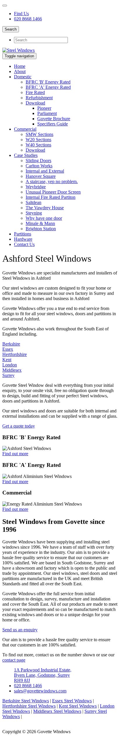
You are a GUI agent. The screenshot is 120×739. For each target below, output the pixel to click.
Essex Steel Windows (72, 700)
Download (35, 102)
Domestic (22, 76)
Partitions (22, 233)
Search (11, 29)
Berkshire (11, 343)
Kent (6, 359)
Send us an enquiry (20, 629)
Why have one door (44, 218)
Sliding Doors (38, 160)
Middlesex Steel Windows (57, 711)
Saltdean (33, 202)
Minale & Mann (40, 223)
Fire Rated (35, 92)
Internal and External (45, 171)
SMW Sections (39, 134)
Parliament (47, 113)
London (9, 364)
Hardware (23, 239)
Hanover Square (41, 176)
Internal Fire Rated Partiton (50, 197)
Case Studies (26, 155)
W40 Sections (38, 144)
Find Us (21, 13)
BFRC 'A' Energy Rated (48, 87)
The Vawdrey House (45, 207)
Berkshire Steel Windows (25, 700)
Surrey (8, 375)
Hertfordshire (14, 354)
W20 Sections (38, 139)
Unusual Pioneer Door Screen (53, 191)
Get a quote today (18, 425)
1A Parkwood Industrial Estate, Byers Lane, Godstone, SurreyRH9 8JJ (42, 675)
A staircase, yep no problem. (52, 181)
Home (19, 66)
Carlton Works (39, 165)
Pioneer (44, 108)
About (20, 71)
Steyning (34, 212)
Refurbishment (39, 97)
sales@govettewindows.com (40, 690)
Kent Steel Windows (78, 705)
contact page (13, 660)
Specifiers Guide (52, 123)
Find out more (15, 453)
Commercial (25, 129)
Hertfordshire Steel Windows (29, 705)
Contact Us (24, 244)
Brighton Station (41, 228)
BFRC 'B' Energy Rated (48, 81)
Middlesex (12, 370)
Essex (7, 349)
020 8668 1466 (28, 18)
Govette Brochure (53, 118)
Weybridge (36, 186)
